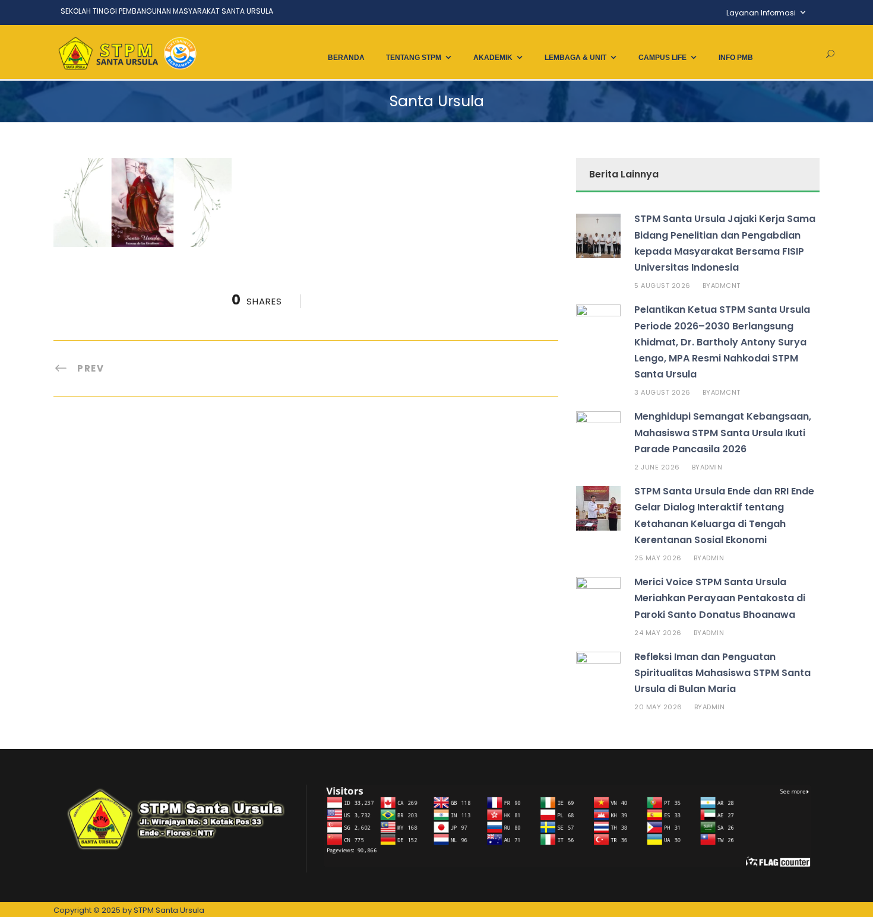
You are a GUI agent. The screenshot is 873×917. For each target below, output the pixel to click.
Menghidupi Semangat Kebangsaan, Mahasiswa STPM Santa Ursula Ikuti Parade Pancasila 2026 (722, 432)
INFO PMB (736, 57)
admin (711, 467)
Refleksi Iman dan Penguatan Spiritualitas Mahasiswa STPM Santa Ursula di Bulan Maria (722, 673)
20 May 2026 (658, 707)
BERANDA (346, 57)
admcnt (726, 285)
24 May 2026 (658, 632)
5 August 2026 (662, 285)
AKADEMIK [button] (493, 57)
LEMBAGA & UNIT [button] (575, 57)
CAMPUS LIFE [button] (662, 57)
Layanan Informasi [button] (761, 12)
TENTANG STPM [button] (413, 57)
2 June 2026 (657, 467)
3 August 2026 (662, 392)
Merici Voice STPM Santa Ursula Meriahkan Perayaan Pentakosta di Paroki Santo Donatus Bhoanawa (719, 598)
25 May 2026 (658, 558)
